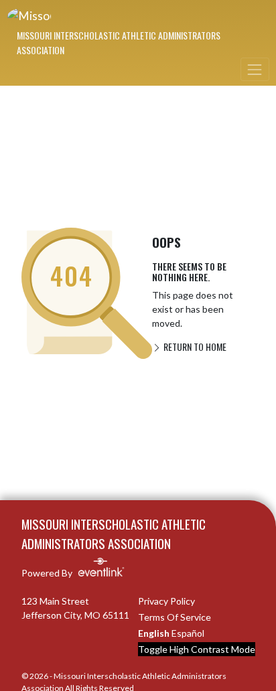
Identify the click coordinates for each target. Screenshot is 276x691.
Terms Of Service (174, 617)
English (153, 633)
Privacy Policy (166, 601)
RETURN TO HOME (193, 346)
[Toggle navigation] (254, 69)
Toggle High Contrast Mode (196, 649)
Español (187, 633)
